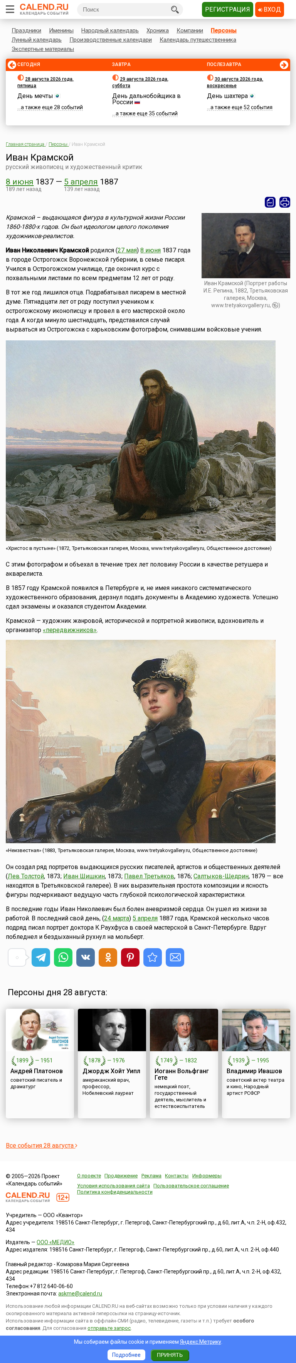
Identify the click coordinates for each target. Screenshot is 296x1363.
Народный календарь (110, 30)
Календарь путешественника (198, 39)
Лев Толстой (26, 876)
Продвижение (121, 1176)
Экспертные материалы (43, 49)
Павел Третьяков (149, 876)
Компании (190, 30)
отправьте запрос (109, 1328)
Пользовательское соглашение (191, 1186)
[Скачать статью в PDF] (270, 202)
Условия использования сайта (113, 1186)
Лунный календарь (37, 39)
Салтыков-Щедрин (221, 876)
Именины (61, 30)
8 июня (20, 181)
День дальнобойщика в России (146, 99)
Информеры (207, 1176)
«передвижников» (70, 630)
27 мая (127, 250)
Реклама (151, 1176)
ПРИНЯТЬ (170, 1355)
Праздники (26, 30)
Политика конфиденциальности (115, 1192)
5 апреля (81, 181)
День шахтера (227, 96)
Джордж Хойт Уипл (111, 1071)
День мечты (35, 96)
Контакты (176, 1176)
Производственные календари (110, 39)
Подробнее (126, 1355)
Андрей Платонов (36, 1071)
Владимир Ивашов (254, 1071)
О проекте (89, 1176)
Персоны (224, 30)
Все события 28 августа (40, 1145)
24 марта (116, 918)
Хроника (157, 30)
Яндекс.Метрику (200, 1342)
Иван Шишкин (84, 876)
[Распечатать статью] (284, 202)
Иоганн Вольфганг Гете (182, 1074)
